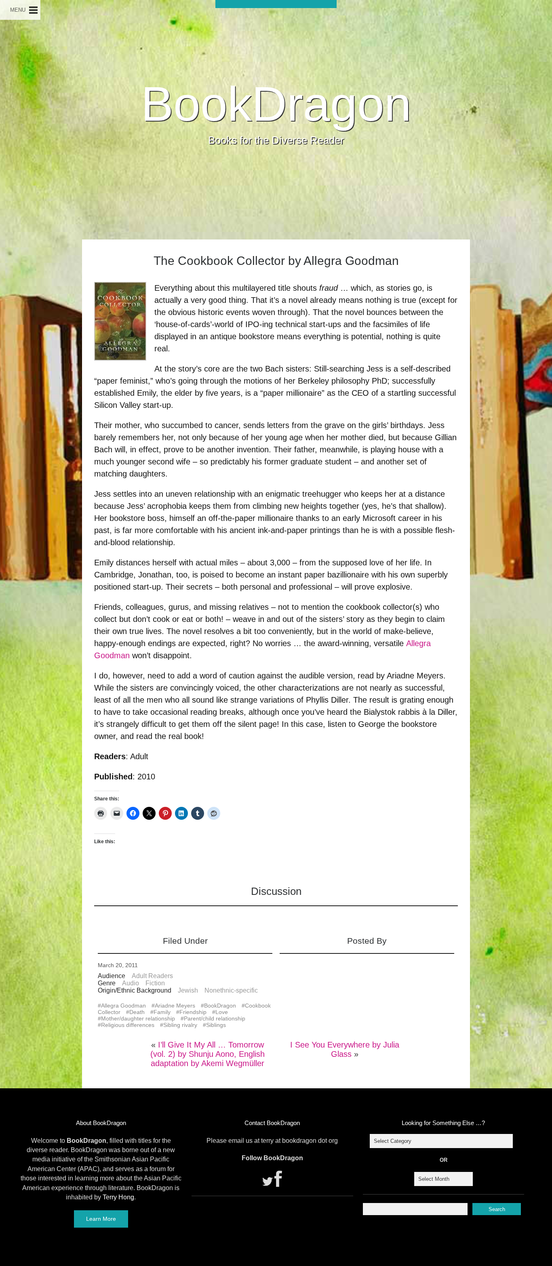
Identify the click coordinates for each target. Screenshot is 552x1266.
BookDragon (276, 104)
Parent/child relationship (214, 1018)
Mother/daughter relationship (138, 1018)
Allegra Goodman (123, 1005)
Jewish (188, 990)
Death (137, 1012)
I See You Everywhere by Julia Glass (344, 1049)
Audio (130, 983)
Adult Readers (152, 975)
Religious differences (127, 1025)
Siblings (216, 1025)
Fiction (155, 983)
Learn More (101, 1219)
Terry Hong (118, 1197)
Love (221, 1012)
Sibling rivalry (180, 1025)
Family (162, 1012)
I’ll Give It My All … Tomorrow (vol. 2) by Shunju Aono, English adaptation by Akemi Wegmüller (207, 1054)
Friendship (192, 1012)
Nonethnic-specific (231, 990)
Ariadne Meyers (175, 1005)
